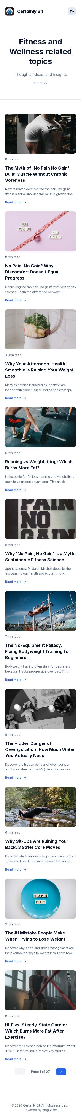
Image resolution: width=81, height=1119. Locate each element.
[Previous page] (20, 1071)
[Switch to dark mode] (72, 11)
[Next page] (61, 1071)
